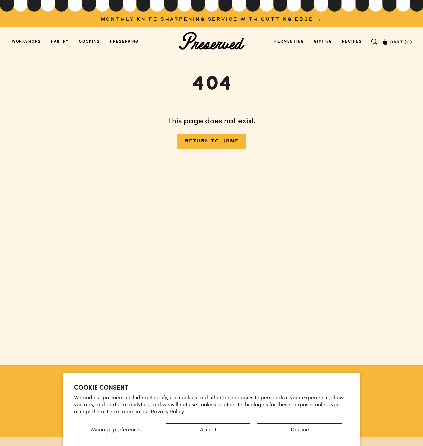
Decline (300, 429)
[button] (374, 41)
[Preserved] (211, 41)
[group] (211, 13)
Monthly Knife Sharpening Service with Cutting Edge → (212, 19)
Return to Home (212, 141)
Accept (208, 429)
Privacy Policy (167, 411)
